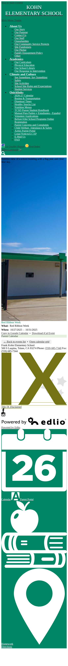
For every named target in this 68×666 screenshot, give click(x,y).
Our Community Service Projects (32, 44)
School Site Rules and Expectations (33, 86)
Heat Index (34, 146)
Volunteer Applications (26, 116)
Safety (18, 80)
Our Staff (19, 38)
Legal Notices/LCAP (26, 133)
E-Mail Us (20, 136)
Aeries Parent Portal (25, 130)
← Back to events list (14, 341)
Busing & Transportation (27, 98)
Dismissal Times (23, 101)
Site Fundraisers (23, 47)
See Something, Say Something (31, 77)
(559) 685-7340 (53, 348)
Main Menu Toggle (11, 20)
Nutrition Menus (23, 107)
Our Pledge (20, 50)
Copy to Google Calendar (14, 333)
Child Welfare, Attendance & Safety (33, 127)
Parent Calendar (9, 336)
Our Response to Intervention (30, 71)
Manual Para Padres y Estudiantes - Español (37, 113)
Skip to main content (12, 2)
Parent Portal (26, 499)
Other (17, 55)
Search (3, 153)
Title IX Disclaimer (11, 406)
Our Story (20, 29)
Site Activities (22, 83)
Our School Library (25, 68)
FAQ (17, 139)
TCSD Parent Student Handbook (32, 110)
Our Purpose (21, 32)
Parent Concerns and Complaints (32, 125)
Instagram (3, 414)
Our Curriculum (23, 62)
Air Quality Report (14, 146)
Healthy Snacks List (25, 104)
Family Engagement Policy (29, 52)
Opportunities (22, 41)
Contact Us (20, 35)
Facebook (3, 410)
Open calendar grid (39, 341)
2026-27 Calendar (24, 95)
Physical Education (24, 65)
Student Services (23, 89)
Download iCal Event (43, 333)
